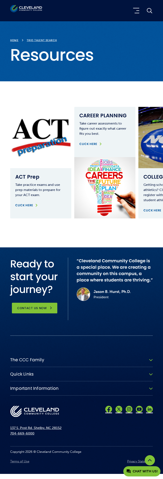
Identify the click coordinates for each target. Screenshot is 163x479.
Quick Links (22, 374)
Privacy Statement (140, 461)
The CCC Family (27, 360)
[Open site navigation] (135, 11)
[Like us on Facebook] (108, 409)
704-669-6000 (22, 433)
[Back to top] (150, 460)
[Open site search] (149, 10)
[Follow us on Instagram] (129, 409)
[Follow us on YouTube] (139, 409)
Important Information (34, 388)
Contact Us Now (32, 308)
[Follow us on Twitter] (118, 409)
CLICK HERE (26, 205)
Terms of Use (19, 461)
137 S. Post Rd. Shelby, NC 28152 (36, 428)
